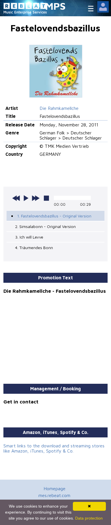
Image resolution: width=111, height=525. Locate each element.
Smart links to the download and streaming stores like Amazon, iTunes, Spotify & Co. (53, 448)
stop (46, 198)
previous (16, 198)
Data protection (89, 518)
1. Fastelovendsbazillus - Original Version (54, 215)
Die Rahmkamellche (59, 108)
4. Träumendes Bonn (34, 247)
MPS (55, 6)
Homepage (54, 488)
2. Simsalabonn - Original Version (45, 226)
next (36, 198)
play (26, 198)
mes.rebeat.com (54, 495)
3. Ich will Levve (29, 237)
